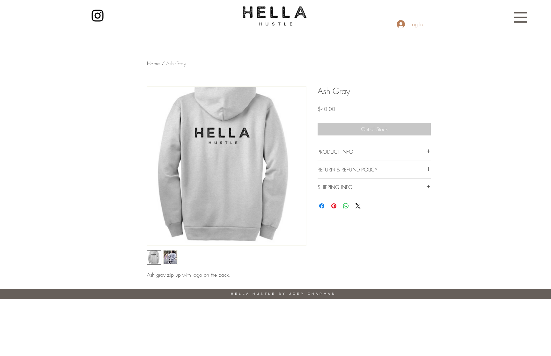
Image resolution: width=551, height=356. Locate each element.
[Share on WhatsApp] (346, 206)
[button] (520, 17)
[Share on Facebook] (322, 206)
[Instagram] (98, 16)
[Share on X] (358, 206)
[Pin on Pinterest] (334, 206)
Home (153, 63)
